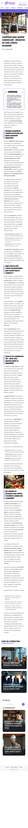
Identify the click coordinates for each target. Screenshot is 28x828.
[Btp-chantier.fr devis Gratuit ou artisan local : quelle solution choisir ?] (14, 745)
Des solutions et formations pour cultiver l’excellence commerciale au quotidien (14, 106)
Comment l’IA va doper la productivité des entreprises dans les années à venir (13, 686)
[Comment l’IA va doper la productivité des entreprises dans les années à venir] (14, 682)
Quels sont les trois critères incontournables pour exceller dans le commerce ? (14, 100)
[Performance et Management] (10, 3)
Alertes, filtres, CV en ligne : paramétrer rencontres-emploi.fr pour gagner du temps (14, 725)
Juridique (5, 34)
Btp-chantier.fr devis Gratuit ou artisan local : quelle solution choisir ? (13, 749)
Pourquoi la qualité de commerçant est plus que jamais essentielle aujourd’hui (14, 96)
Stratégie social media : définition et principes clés (12, 664)
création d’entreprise (16, 121)
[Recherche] (20, 3)
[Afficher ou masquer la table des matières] (20, 92)
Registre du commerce (10, 167)
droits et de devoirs (15, 154)
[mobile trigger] (2, 3)
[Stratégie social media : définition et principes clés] (14, 658)
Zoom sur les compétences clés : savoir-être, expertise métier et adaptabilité (14, 103)
